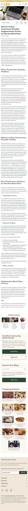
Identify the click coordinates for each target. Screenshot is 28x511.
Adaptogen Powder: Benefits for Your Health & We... (14, 326)
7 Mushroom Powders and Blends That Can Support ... (6, 326)
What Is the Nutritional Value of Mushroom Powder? (22, 326)
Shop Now (14, 351)
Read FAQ (14, 380)
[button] (1, 4)
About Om (14, 357)
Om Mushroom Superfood (10, 495)
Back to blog (6, 22)
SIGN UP (23, 472)
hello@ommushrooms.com (8, 375)
